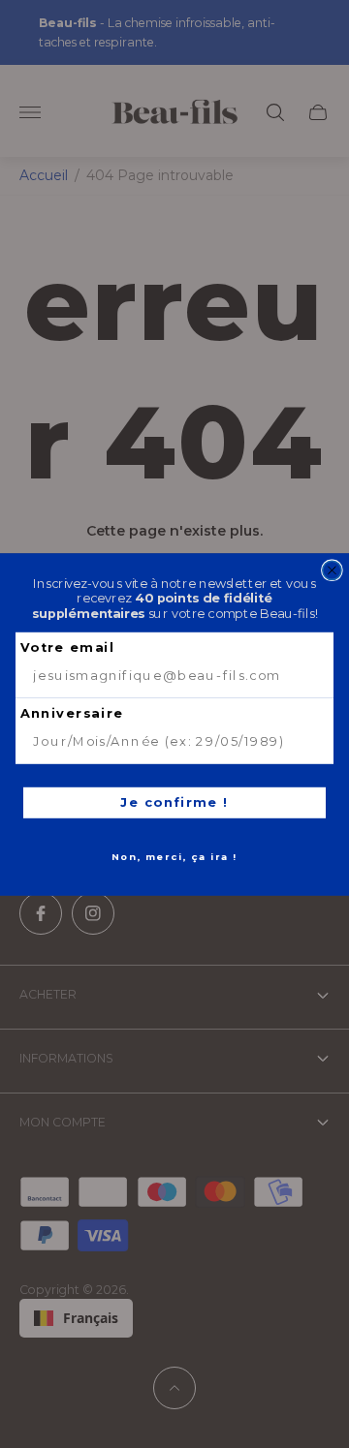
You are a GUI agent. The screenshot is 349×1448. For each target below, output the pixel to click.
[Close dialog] (332, 570)
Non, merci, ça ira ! (174, 856)
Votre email (67, 646)
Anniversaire (71, 712)
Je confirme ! (174, 801)
